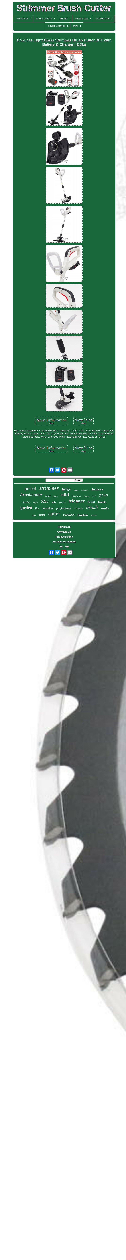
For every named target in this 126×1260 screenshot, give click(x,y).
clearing (26, 502)
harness (84, 490)
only (54, 502)
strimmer (49, 488)
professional (63, 508)
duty (34, 515)
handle (102, 502)
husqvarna (76, 496)
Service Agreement (64, 541)
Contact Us (64, 531)
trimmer (77, 500)
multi (91, 501)
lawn (94, 496)
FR (67, 546)
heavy (48, 496)
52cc (45, 501)
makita (62, 502)
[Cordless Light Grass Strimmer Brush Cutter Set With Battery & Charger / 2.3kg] (64, 68)
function (83, 515)
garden (26, 507)
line (37, 508)
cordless (69, 515)
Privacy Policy (64, 536)
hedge (66, 489)
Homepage (64, 526)
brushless (47, 508)
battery (86, 496)
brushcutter (31, 494)
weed (93, 515)
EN (61, 546)
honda (76, 490)
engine (35, 502)
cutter (54, 514)
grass (103, 494)
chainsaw (97, 489)
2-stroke (78, 508)
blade (56, 496)
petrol (30, 488)
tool (42, 514)
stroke (105, 508)
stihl (65, 494)
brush (92, 507)
